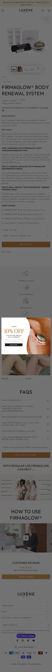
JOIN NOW (13, 345)
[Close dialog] (49, 319)
